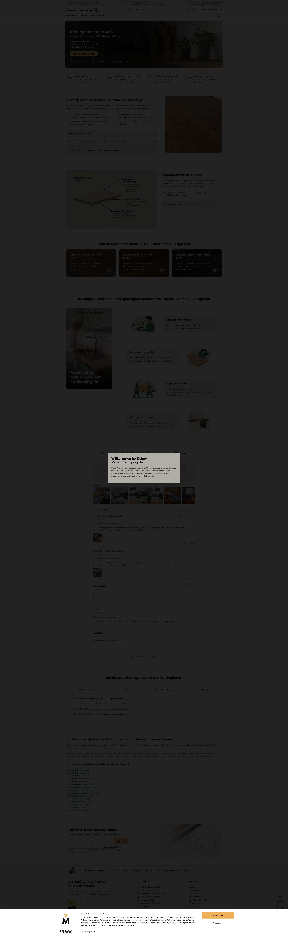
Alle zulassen (218, 915)
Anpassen (217, 923)
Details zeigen (86, 932)
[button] (177, 456)
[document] (144, 468)
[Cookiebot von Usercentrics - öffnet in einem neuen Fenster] (66, 931)
